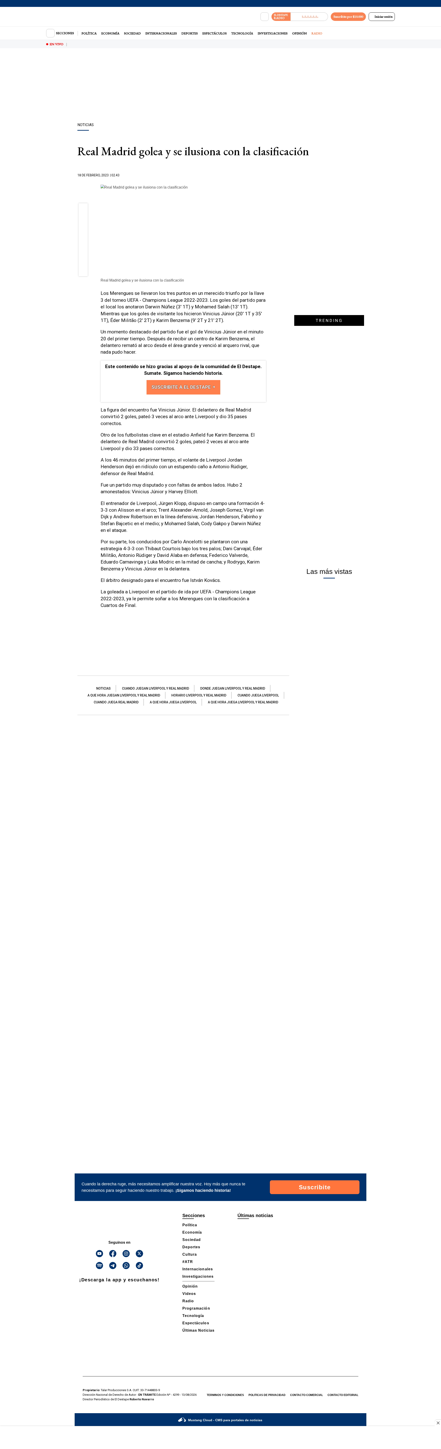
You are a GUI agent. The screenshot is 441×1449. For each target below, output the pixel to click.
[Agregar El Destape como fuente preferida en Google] (264, 175)
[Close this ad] (438, 1423)
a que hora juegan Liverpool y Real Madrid (124, 695)
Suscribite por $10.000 (348, 16)
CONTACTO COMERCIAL (306, 1395)
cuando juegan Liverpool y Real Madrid (155, 688)
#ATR (187, 1262)
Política (89, 33)
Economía (110, 33)
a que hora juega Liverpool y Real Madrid (243, 702)
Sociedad (132, 33)
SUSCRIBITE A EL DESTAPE (181, 387)
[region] (220, 86)
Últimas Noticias (198, 1330)
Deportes (189, 33)
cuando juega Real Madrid (116, 702)
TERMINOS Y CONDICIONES (225, 1395)
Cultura (189, 1254)
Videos (189, 1294)
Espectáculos (214, 33)
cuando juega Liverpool (258, 695)
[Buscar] (265, 17)
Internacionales (161, 33)
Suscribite (315, 1187)
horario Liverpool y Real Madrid (198, 695)
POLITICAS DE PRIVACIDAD (267, 1395)
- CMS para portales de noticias (225, 1420)
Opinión (299, 33)
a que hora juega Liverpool (173, 702)
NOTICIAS (103, 688)
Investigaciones (273, 33)
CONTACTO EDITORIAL (343, 1395)
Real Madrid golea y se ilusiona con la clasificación (142, 280)
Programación (196, 1308)
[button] (83, 209)
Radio (316, 33)
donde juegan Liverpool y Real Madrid (232, 688)
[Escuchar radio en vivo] (309, 16)
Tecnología (242, 33)
